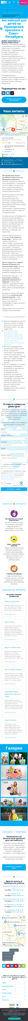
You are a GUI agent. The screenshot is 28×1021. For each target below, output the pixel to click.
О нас (4, 989)
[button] (1, 28)
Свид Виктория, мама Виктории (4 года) (13, 694)
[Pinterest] (16, 966)
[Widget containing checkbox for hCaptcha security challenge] (12, 484)
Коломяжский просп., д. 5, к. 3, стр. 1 (14, 887)
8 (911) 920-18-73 (17, 912)
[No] (26, 1014)
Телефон (4, 442)
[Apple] (20, 966)
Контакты (5, 1000)
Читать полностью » (10, 614)
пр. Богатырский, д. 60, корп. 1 (14, 899)
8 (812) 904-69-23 (17, 895)
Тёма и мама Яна (12, 601)
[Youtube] (12, 93)
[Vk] (3, 93)
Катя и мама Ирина (13, 669)
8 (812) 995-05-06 (17, 901)
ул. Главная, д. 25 (14, 893)
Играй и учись (7, 993)
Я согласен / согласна (14, 1018)
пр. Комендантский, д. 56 (14, 910)
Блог (3, 996)
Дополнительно (7, 986)
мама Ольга (10, 622)
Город (3, 448)
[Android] (24, 966)
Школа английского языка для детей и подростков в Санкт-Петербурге (13, 12)
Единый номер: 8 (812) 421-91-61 (10, 8)
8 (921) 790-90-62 (17, 906)
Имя (2, 429)
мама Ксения (10, 720)
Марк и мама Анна (13, 647)
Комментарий (6, 455)
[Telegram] (8, 93)
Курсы (4, 983)
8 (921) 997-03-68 (17, 890)
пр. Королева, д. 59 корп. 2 (14, 904)
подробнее (16, 1011)
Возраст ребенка (7, 435)
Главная (4, 12)
